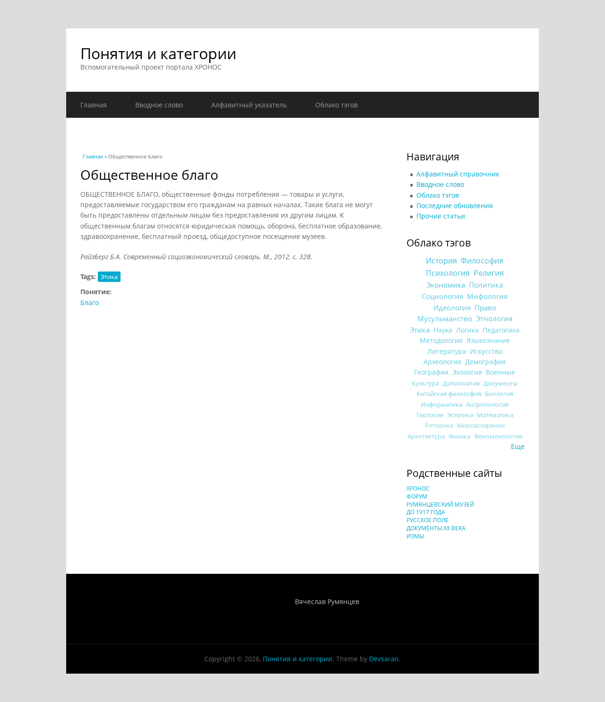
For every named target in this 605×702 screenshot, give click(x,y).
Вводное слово (159, 104)
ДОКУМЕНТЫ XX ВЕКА (436, 528)
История (441, 260)
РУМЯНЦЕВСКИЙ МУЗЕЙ (440, 504)
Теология (429, 415)
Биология (499, 393)
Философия (482, 260)
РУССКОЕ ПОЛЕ (427, 520)
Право (485, 307)
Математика (495, 415)
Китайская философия (448, 393)
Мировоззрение (481, 425)
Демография (485, 361)
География (431, 372)
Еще (518, 446)
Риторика (439, 425)
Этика (109, 276)
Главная (93, 104)
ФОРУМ (416, 496)
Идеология (452, 307)
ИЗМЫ (415, 536)
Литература (446, 351)
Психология (448, 273)
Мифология (487, 296)
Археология (442, 361)
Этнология (494, 318)
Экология (467, 372)
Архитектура (426, 436)
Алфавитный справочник (457, 173)
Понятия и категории (158, 53)
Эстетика (460, 415)
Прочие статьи (440, 215)
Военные (500, 372)
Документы (501, 383)
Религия (489, 273)
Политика (486, 285)
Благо (89, 302)
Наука (442, 329)
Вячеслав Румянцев (327, 601)
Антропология (487, 404)
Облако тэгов (336, 104)
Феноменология (498, 436)
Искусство (486, 351)
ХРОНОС (418, 488)
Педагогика (501, 329)
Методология (441, 340)
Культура (425, 383)
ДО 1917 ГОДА (425, 512)
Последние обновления (454, 205)
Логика (467, 329)
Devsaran (384, 658)
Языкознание (488, 340)
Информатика (441, 404)
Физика (459, 436)
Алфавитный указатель (249, 104)
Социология (442, 296)
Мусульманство (444, 318)
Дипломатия (461, 383)
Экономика (445, 285)
